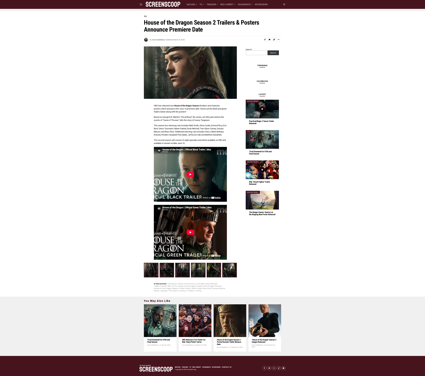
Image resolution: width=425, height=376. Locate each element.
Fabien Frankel (160, 286)
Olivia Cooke (196, 288)
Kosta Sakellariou (158, 40)
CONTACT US (226, 367)
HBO (169, 286)
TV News (189, 291)
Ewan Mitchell (211, 284)
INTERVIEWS (261, 4)
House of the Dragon (187, 286)
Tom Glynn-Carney (176, 291)
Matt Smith (185, 288)
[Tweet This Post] (269, 40)
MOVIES (191, 4)
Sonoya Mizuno (218, 288)
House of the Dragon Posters (209, 286)
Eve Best (200, 284)
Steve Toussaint (161, 291)
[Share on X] (150, 275)
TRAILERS (211, 4)
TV (201, 4)
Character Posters (175, 284)
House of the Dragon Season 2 (167, 288)
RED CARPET (226, 4)
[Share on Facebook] (265, 40)
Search (249, 49)
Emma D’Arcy (190, 284)
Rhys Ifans (207, 288)
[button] (151, 270)
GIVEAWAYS (244, 4)
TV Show (198, 291)
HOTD (174, 286)
